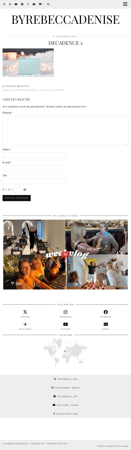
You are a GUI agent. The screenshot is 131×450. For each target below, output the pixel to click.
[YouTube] (16, 4)
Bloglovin (67, 414)
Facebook (67, 396)
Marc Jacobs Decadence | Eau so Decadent (34, 88)
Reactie (8, 112)
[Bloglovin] (28, 4)
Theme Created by (112, 446)
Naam (7, 149)
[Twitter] (4, 4)
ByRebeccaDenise (65, 19)
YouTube (67, 405)
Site (5, 175)
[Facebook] (22, 4)
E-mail (7, 162)
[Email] (34, 4)
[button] (126, 4)
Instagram (67, 388)
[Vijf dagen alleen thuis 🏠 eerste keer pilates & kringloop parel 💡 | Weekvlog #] (65, 254)
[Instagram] (10, 4)
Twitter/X (66, 379)
